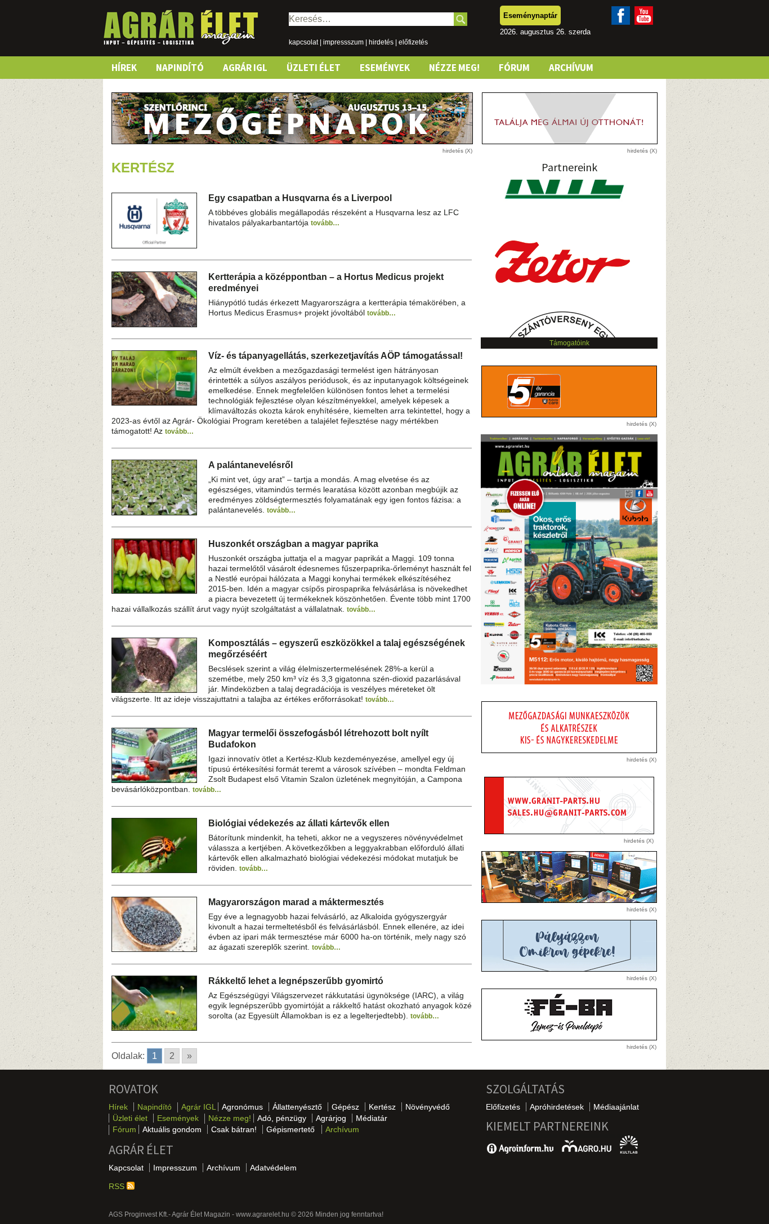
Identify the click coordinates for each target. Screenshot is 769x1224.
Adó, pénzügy (281, 1118)
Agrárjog (331, 1118)
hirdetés (381, 42)
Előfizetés (503, 1106)
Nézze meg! (454, 67)
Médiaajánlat (616, 1106)
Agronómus (242, 1106)
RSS (118, 1186)
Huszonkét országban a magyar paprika (293, 544)
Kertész (382, 1106)
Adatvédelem (273, 1167)
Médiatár (371, 1118)
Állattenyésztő (297, 1106)
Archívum (571, 67)
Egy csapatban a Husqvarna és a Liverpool (300, 198)
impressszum (343, 42)
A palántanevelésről (250, 465)
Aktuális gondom (172, 1129)
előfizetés (413, 42)
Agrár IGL (245, 67)
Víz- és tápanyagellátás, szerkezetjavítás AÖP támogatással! (335, 355)
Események (385, 67)
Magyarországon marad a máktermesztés (296, 902)
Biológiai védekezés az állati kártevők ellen (299, 823)
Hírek (124, 67)
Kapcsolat (126, 1167)
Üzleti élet (314, 67)
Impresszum (175, 1167)
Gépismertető (290, 1129)
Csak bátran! (234, 1129)
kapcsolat (303, 42)
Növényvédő (427, 1106)
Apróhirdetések (557, 1106)
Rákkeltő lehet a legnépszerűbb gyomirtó (295, 981)
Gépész (345, 1106)
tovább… (325, 223)
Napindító (180, 67)
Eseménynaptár (530, 15)
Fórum (514, 67)
